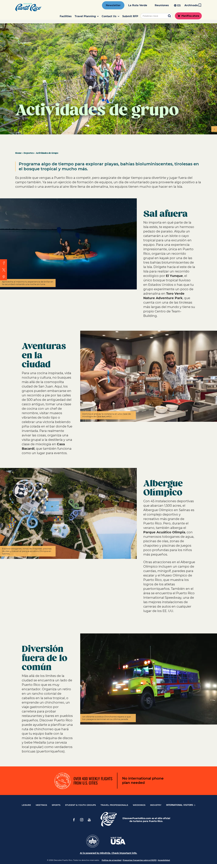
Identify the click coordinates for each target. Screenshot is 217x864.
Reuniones (162, 5)
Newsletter (113, 5)
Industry (155, 805)
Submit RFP (130, 16)
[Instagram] (81, 820)
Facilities (66, 16)
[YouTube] (89, 820)
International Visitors (180, 805)
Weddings (139, 805)
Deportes (29, 153)
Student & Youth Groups (80, 805)
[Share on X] (3, 269)
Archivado (191, 5)
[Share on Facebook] (3, 262)
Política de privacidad (111, 860)
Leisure (26, 805)
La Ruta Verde (137, 5)
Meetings (41, 805)
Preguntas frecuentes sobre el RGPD (139, 860)
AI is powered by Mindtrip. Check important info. (108, 853)
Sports (56, 805)
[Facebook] (74, 820)
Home (18, 153)
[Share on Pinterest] (3, 276)
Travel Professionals (114, 805)
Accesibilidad (164, 860)
